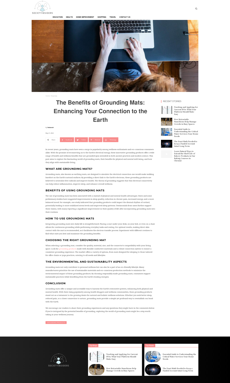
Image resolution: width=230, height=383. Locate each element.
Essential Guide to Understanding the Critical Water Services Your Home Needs (186, 132)
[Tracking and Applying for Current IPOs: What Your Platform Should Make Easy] (166, 110)
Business (54, 96)
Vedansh (50, 127)
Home (48, 96)
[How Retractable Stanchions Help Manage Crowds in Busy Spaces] (166, 122)
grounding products (56, 322)
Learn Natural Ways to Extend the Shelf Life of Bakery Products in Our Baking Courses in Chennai (184, 156)
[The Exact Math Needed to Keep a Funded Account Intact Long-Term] (166, 144)
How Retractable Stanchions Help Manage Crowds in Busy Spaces (185, 121)
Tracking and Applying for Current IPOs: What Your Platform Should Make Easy (186, 110)
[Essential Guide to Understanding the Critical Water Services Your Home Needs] (166, 132)
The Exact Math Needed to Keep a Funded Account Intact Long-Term (185, 143)
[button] (196, 8)
